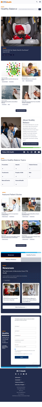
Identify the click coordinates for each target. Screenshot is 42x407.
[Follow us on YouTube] (39, 152)
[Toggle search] (36, 1)
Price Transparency (21, 394)
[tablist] (21, 257)
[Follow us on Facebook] (24, 152)
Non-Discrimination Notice (21, 387)
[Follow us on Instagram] (31, 152)
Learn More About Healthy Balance (5, 346)
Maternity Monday (6, 54)
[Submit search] (39, 9)
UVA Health (17, 377)
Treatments (12, 216)
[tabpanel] (21, 287)
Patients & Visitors (19, 382)
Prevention (11, 81)
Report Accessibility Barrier (21, 392)
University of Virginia (19, 384)
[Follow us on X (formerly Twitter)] (28, 152)
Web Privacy (21, 390)
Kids (12, 54)
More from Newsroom (20, 307)
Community (17, 379)
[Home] (6, 2)
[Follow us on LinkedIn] (35, 152)
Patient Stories (5, 216)
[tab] (11, 255)
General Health (5, 81)
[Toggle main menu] (40, 1)
